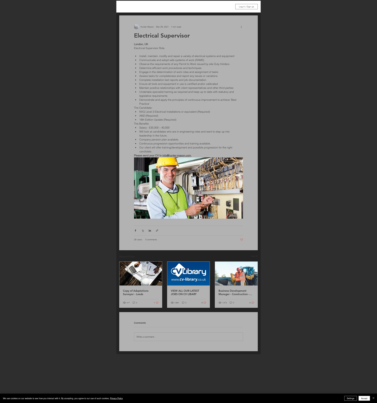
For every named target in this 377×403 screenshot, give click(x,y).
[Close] (373, 398)
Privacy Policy (116, 398)
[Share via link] (157, 230)
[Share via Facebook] (135, 230)
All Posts (123, 6)
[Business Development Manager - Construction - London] (236, 274)
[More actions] (241, 27)
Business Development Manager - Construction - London (234, 292)
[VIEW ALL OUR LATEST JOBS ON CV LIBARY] (188, 274)
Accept (364, 398)
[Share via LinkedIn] (149, 230)
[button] (228, 6)
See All (254, 256)
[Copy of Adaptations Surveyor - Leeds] (140, 274)
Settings (350, 398)
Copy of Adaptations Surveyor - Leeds (135, 292)
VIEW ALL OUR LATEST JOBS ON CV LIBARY (185, 292)
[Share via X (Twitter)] (142, 230)
